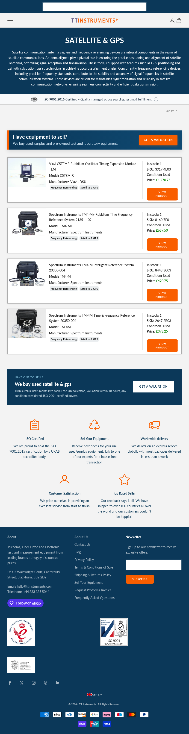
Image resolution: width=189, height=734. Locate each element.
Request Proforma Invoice (92, 590)
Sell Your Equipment (88, 582)
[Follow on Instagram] (33, 683)
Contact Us (82, 544)
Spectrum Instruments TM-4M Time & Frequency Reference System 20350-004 (92, 318)
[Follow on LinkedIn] (57, 683)
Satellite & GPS (89, 187)
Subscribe (140, 579)
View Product (162, 194)
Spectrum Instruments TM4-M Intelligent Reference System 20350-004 (91, 267)
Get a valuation (153, 386)
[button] (156, 99)
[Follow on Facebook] (9, 683)
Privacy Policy (84, 560)
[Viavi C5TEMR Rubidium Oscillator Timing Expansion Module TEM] (27, 172)
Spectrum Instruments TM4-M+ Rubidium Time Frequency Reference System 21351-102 (91, 217)
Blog (77, 552)
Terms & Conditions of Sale (93, 567)
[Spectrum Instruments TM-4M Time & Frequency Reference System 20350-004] (27, 323)
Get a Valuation (158, 140)
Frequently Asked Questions (94, 598)
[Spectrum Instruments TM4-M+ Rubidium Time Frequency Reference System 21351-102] (27, 222)
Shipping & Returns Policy (92, 575)
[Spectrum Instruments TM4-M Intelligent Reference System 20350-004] (27, 273)
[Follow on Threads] (45, 683)
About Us (81, 537)
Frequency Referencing (64, 187)
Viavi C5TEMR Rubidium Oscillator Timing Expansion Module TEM (92, 166)
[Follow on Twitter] (21, 683)
